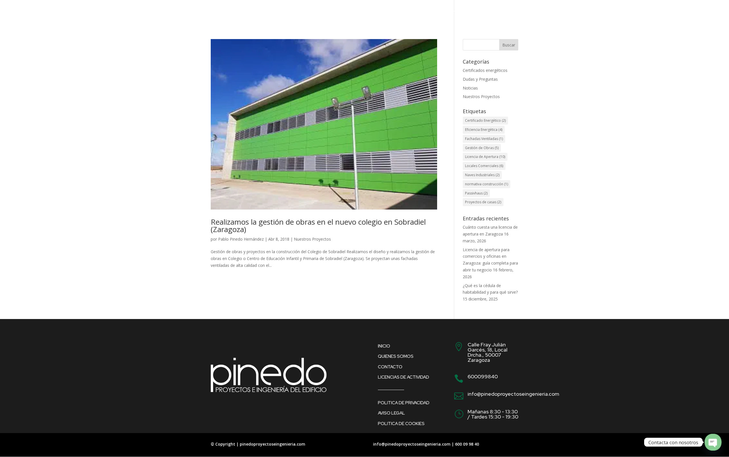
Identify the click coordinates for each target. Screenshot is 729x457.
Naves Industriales (482, 174)
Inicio (363, 12)
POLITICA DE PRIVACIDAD (403, 403)
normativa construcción (486, 184)
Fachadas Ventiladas (484, 138)
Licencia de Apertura (485, 156)
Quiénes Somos (398, 12)
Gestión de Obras (482, 147)
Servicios (438, 12)
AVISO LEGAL (391, 413)
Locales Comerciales (484, 165)
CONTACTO (503, 12)
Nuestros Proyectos (312, 239)
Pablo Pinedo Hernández (241, 239)
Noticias (470, 88)
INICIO (384, 346)
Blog (470, 12)
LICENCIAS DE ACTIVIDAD (403, 377)
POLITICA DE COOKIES (401, 423)
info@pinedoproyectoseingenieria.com (411, 444)
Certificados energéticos (485, 70)
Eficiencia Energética (483, 129)
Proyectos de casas (483, 202)
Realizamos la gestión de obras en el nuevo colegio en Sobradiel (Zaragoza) (318, 225)
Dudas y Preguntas (480, 79)
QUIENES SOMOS (395, 356)
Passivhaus (476, 193)
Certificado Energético (485, 120)
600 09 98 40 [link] (467, 444)
